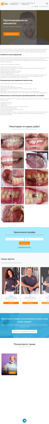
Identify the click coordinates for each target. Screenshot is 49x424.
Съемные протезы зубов (9, 370)
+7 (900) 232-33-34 (14, 4)
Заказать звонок (44, 6)
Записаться (25, 243)
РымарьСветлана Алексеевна (11, 296)
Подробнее (12, 372)
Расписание (11, 303)
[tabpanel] (24, 27)
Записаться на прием (11, 34)
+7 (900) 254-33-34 (25, 4)
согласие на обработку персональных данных (24, 247)
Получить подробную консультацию (24, 331)
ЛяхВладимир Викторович (30, 296)
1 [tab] (24, 43)
